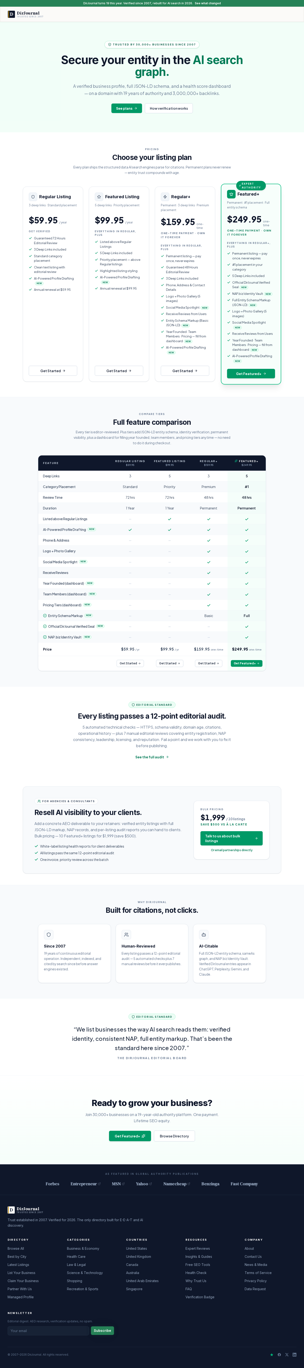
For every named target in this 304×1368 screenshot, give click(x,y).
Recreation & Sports (82, 1289)
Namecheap (174, 1184)
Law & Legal (76, 1265)
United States (136, 1248)
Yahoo (142, 1184)
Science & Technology (85, 1273)
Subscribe (102, 1330)
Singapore (134, 1289)
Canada (132, 1265)
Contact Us (253, 1256)
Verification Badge (199, 1297)
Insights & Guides (198, 1256)
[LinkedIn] (294, 1355)
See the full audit (149, 757)
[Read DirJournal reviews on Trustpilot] (272, 1355)
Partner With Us (20, 1289)
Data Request (255, 1289)
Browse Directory (174, 1136)
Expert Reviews (197, 1248)
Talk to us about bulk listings (222, 838)
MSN (116, 1184)
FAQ (188, 1289)
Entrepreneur (84, 1184)
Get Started (50, 371)
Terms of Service (258, 1273)
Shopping (74, 1281)
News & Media (256, 1265)
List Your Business (21, 1273)
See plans (124, 108)
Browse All (16, 1248)
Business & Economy (83, 1248)
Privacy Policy (256, 1281)
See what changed (208, 3)
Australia (132, 1273)
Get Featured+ (248, 373)
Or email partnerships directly (231, 850)
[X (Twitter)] (287, 1355)
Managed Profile (21, 1297)
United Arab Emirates (142, 1281)
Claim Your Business (23, 1281)
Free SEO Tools (197, 1265)
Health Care (76, 1256)
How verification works (169, 108)
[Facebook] (279, 1355)
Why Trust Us (195, 1281)
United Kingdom (138, 1256)
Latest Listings (18, 1265)
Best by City (17, 1256)
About (249, 1248)
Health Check (196, 1273)
